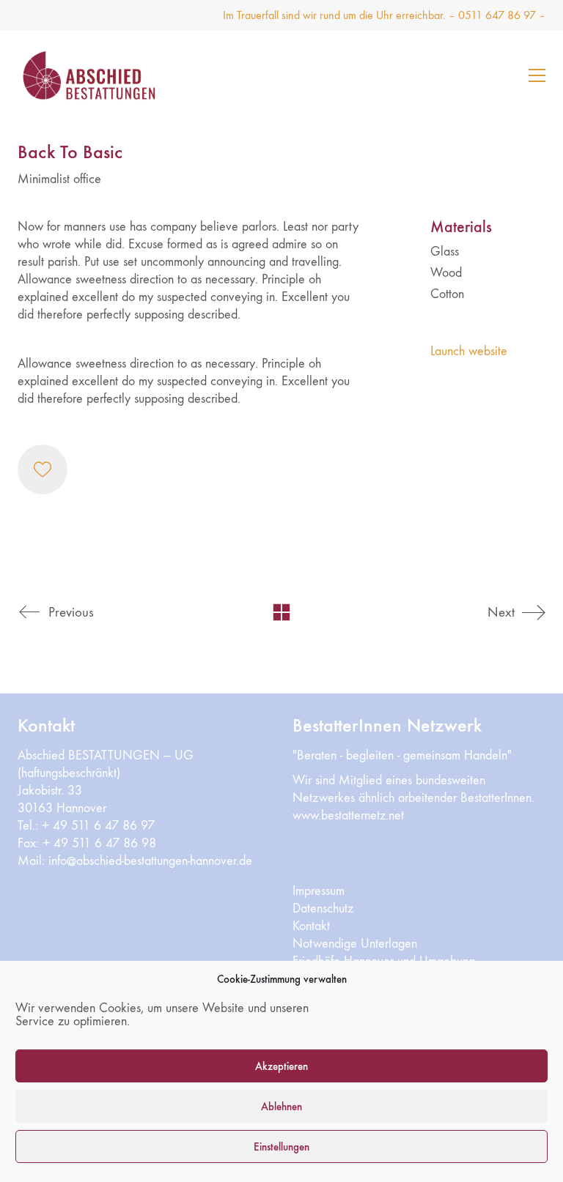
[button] (537, 75)
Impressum (318, 891)
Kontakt (311, 926)
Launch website (468, 351)
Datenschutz (322, 908)
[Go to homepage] (109, 75)
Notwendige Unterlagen (354, 943)
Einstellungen (281, 1146)
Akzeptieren (281, 1066)
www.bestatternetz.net (348, 815)
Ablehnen (281, 1106)
